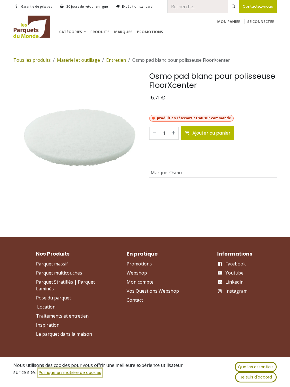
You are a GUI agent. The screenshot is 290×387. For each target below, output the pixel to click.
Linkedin (234, 282)
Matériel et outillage (78, 60)
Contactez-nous (258, 6)
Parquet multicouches (59, 273)
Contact (135, 300)
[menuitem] (72, 32)
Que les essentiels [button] (256, 367)
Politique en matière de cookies (70, 372)
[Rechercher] (233, 6)
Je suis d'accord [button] (256, 377)
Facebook (235, 264)
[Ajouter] (173, 133)
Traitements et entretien (62, 316)
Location (46, 307)
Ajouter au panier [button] (211, 133)
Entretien (116, 60)
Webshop (137, 273)
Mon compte (140, 282)
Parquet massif (52, 264)
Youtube (234, 273)
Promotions (139, 264)
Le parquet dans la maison (64, 334)
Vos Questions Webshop (153, 291)
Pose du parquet (53, 298)
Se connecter (260, 21)
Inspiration (47, 325)
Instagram (236, 291)
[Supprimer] (154, 133)
